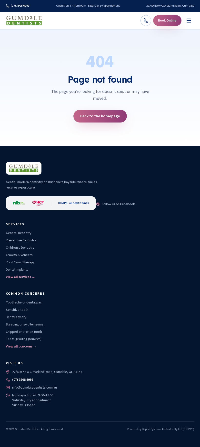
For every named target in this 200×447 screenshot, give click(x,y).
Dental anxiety (16, 317)
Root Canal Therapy (20, 262)
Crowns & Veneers (19, 255)
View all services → (20, 277)
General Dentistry (18, 233)
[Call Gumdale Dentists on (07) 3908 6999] (145, 20)
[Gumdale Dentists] (24, 20)
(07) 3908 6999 (20, 6)
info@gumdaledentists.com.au (34, 387)
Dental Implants (17, 269)
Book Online (167, 20)
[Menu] (188, 20)
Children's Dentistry (20, 247)
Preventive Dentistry (21, 240)
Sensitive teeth (17, 309)
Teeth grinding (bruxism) (23, 339)
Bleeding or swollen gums (24, 324)
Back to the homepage (100, 116)
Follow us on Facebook (118, 204)
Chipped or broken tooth (24, 331)
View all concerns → (21, 346)
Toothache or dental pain (24, 302)
